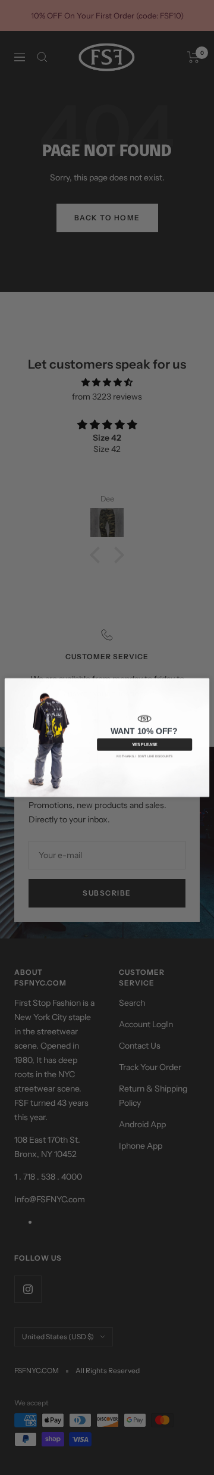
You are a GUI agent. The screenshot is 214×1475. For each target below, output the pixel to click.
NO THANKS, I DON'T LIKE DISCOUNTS (144, 756)
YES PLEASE (145, 745)
